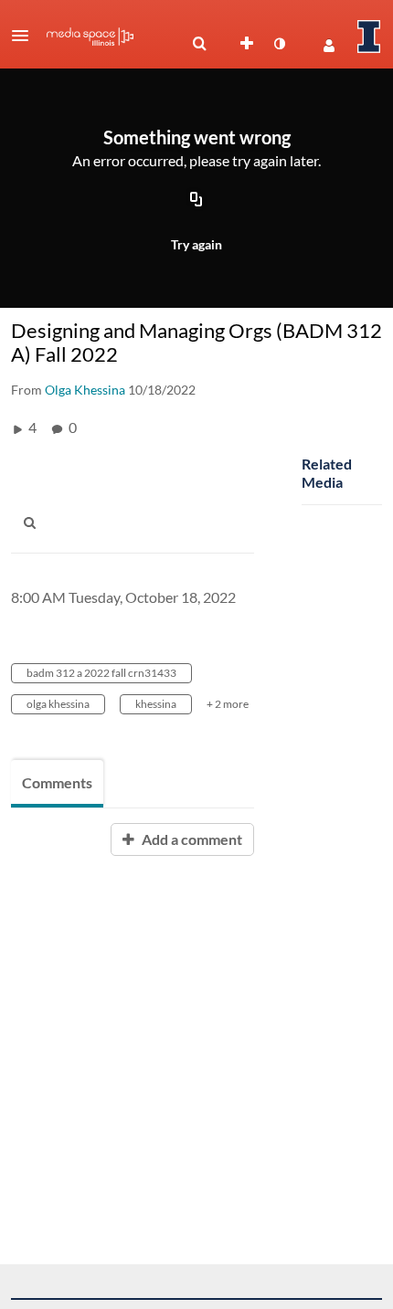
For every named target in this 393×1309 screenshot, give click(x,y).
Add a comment (190, 839)
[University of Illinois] (369, 36)
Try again (196, 244)
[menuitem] (199, 43)
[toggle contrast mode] (279, 43)
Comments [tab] (57, 782)
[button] (25, 35)
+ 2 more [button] (228, 704)
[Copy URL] (196, 200)
